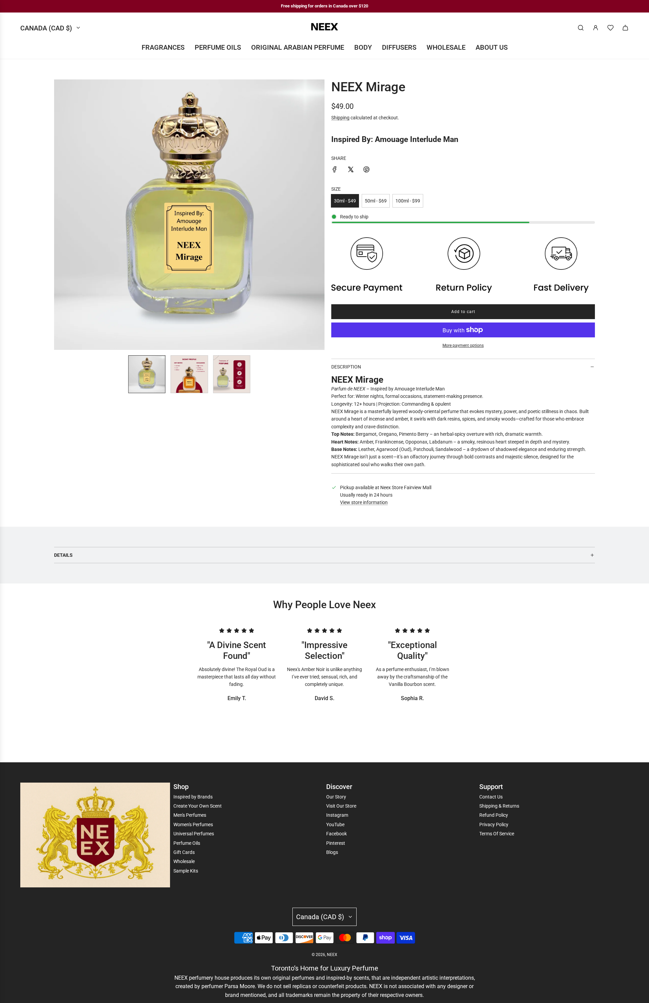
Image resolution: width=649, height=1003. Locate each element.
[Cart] (625, 27)
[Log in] (595, 27)
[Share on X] (350, 170)
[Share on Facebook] (334, 170)
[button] (59, 214)
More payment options (463, 345)
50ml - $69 (376, 201)
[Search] (580, 27)
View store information (364, 502)
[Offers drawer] (610, 27)
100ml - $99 (407, 201)
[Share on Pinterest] (366, 170)
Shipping (340, 117)
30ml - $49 (345, 201)
